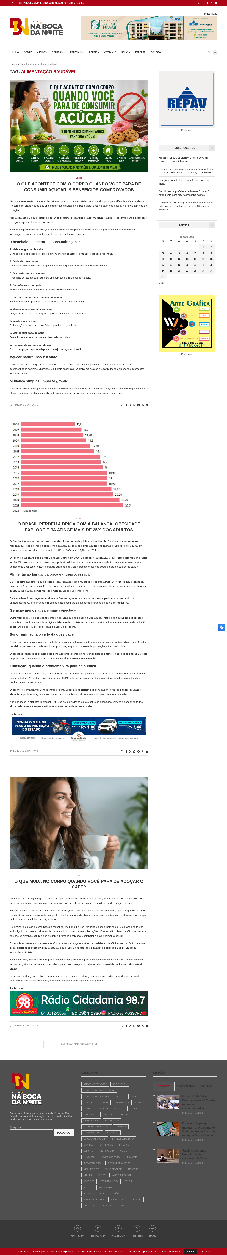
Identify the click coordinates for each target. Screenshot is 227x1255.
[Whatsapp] (199, 3)
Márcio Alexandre (121, 1175)
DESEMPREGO (112, 1121)
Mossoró (133, 1169)
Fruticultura (106, 1151)
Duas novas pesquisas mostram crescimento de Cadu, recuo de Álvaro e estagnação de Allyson (199, 1129)
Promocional (106, 1187)
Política (94, 52)
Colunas (57, 52)
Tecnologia (90, 1205)
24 (163, 270)
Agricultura (120, 1084)
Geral (123, 1151)
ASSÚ (133, 1096)
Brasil (105, 1102)
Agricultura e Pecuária (96, 1096)
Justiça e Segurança (119, 1163)
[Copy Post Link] (143, 405)
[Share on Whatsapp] (134, 405)
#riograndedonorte (95, 1084)
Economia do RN (92, 1133)
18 (171, 264)
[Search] (209, 52)
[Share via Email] (147, 405)
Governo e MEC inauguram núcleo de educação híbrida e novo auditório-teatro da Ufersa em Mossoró (186, 206)
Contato (156, 52)
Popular (206, 1086)
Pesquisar (16, 1127)
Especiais (76, 52)
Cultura (124, 1114)
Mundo (102, 1175)
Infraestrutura (92, 1163)
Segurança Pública (94, 1199)
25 (171, 270)
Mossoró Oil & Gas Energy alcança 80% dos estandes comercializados (198, 1102)
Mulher (88, 1175)
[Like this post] (122, 405)
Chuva (138, 1102)
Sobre (28, 52)
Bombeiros (89, 1102)
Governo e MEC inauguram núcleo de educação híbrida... (53, 3)
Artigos (42, 52)
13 (187, 259)
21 (195, 264)
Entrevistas (106, 1145)
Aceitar (190, 1251)
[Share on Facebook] (126, 405)
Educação (112, 1133)
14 (195, 259)
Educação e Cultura (95, 1139)
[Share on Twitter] (130, 404)
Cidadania (89, 1108)
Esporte (140, 52)
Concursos (90, 1114)
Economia (121, 1127)
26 (179, 270)
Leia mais (204, 1251)
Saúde (116, 1193)
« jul (161, 282)
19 (179, 264)
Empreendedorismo (123, 1139)
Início (15, 52)
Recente (164, 1086)
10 (163, 259)
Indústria (132, 1157)
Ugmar (121, 1205)
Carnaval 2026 (122, 1102)
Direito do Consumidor (96, 1127)
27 (187, 270)
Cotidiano (110, 52)
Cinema (104, 1108)
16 (211, 259)
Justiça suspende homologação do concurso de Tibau (195, 1154)
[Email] (216, 3)
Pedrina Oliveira (109, 1181)
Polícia (125, 52)
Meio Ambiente (91, 1169)
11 (171, 259)
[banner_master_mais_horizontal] (79, 719)
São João (136, 1199)
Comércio (135, 1108)
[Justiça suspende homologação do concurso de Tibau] (168, 1156)
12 (179, 259)
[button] (12, 3)
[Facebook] (207, 3)
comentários (185, 1086)
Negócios (89, 1181)
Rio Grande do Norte (95, 1193)
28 (195, 270)
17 (163, 264)
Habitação (89, 1157)
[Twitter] (211, 3)
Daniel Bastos (91, 1121)
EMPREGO (89, 1145)
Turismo (107, 1205)
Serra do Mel (118, 1199)
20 (187, 264)
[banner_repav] (149, 17)
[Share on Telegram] (138, 405)
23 (211, 264)
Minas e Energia (113, 1169)
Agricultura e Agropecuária (99, 1090)
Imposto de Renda (110, 1157)
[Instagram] (203, 3)
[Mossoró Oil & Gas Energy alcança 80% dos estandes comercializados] (168, 1102)
